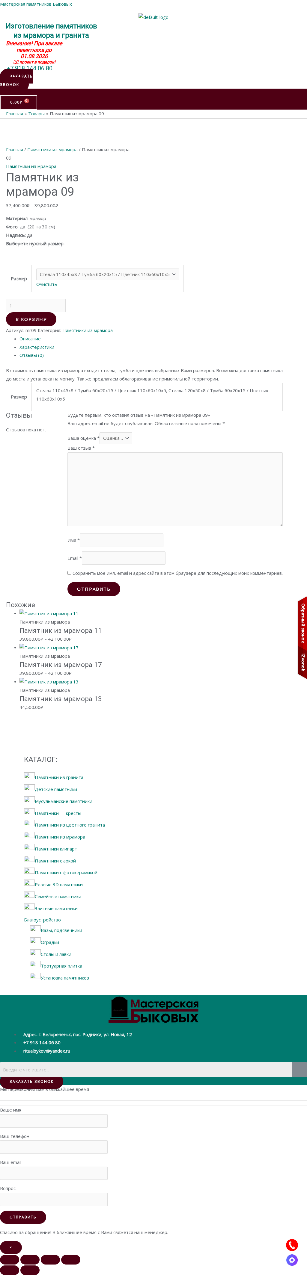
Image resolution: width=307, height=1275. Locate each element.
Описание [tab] (30, 339)
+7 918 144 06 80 (29, 68)
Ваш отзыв (81, 448)
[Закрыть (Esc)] (70, 1260)
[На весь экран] (30, 1260)
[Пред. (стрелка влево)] (9, 1270)
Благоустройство (42, 920)
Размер (19, 278)
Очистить (46, 284)
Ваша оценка (83, 438)
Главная (14, 149)
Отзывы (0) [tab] (31, 355)
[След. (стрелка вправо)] (30, 1270)
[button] (16, 80)
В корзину (31, 319)
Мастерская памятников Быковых (36, 4)
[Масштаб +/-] (9, 1260)
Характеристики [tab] (36, 347)
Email (74, 558)
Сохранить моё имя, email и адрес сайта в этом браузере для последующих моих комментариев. (178, 573)
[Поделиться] (50, 1260)
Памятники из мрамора (52, 149)
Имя (73, 540)
